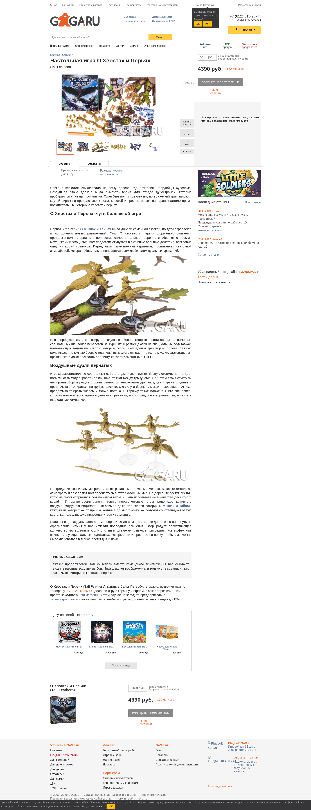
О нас (53, 4)
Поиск (160, 37)
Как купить (68, 4)
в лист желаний (215, 91)
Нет (207, 23)
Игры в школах (113, 787)
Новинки (56, 750)
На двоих (105, 45)
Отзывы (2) (94, 163)
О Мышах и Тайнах (95, 229)
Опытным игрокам (155, 45)
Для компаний (59, 759)
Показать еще (121, 665)
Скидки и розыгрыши (64, 755)
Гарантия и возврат (90, 4)
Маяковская (130, 17)
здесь (102, 806)
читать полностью (210, 230)
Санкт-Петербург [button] (205, 4)
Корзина (249, 30)
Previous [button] (54, 147)
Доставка (109, 764)
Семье (134, 45)
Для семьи (57, 778)
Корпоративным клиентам (120, 782)
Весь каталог (59, 45)
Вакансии (162, 755)
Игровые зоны (112, 755)
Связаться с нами (167, 759)
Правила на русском (74, 172)
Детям (120, 45)
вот (246, 120)
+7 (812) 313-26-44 (244, 16)
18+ (52, 783)
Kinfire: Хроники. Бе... (101, 646)
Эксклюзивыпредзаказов (250, 46)
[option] (65, 147)
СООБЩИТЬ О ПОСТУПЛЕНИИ (220, 82)
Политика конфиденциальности (177, 764)
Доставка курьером (162, 17)
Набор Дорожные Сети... (167, 648)
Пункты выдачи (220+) (163, 21)
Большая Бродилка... (134, 646)
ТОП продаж (227, 46)
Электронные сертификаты (162, 4)
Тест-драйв (113, 4)
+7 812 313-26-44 (80, 591)
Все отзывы (253, 202)
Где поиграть (133, 4)
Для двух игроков (61, 764)
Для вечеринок (84, 45)
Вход (258, 4)
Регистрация (245, 4)
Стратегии (57, 774)
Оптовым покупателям (118, 778)
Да (198, 23)
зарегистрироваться (65, 599)
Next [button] (164, 147)
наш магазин (88, 595)
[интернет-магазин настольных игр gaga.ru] (75, 19)
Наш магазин (112, 759)
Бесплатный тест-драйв (119, 750)
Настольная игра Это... (69, 646)
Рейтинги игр (205, 46)
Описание (65, 163)
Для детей (57, 769)
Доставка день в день (134, 21)
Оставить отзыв (208, 254)
